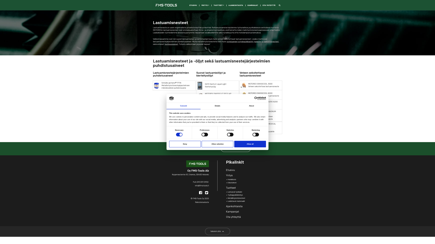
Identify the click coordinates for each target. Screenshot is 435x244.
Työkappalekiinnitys (235, 195)
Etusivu (193, 5)
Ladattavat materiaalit (236, 201)
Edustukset (232, 182)
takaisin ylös (215, 231)
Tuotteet (218, 5)
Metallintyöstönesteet (236, 198)
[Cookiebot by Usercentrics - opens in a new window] (256, 98)
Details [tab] (217, 106)
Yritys (204, 5)
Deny (185, 144)
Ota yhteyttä (268, 5)
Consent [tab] (183, 106)
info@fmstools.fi (202, 186)
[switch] (205, 134)
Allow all (250, 144)
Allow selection (217, 144)
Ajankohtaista (235, 5)
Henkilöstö (232, 179)
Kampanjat (253, 5)
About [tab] (251, 106)
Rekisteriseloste (202, 202)
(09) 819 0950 (202, 182)
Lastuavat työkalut (235, 192)
